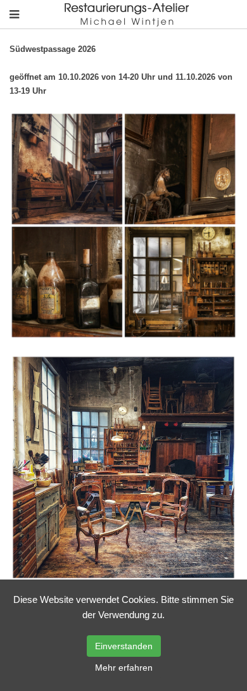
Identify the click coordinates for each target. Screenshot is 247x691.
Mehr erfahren (124, 667)
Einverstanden (124, 646)
